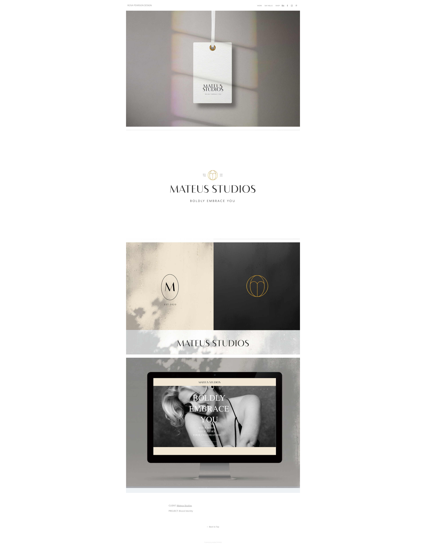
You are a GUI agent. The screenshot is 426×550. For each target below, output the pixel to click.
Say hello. (269, 6)
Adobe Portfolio (217, 542)
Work (259, 6)
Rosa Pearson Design (139, 5)
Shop (278, 6)
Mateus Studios (184, 505)
